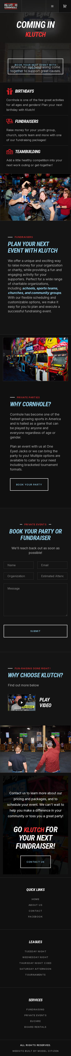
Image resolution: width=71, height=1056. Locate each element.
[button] (52, 6)
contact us (36, 861)
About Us (35, 904)
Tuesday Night (35, 951)
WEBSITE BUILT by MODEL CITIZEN (35, 1050)
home (36, 899)
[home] (11, 6)
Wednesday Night (35, 957)
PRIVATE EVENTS (35, 1015)
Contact (35, 910)
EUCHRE (35, 1021)
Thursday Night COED (35, 963)
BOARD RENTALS (35, 1026)
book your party (29, 484)
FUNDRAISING (35, 1009)
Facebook (35, 916)
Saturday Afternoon (35, 968)
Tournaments (35, 974)
